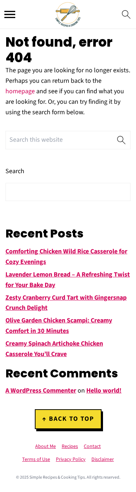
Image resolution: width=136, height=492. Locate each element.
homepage (20, 91)
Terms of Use (36, 459)
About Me (45, 446)
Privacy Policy (71, 459)
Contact (92, 446)
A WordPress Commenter (40, 390)
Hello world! (103, 390)
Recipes (70, 446)
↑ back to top (68, 418)
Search (14, 171)
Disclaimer (102, 459)
